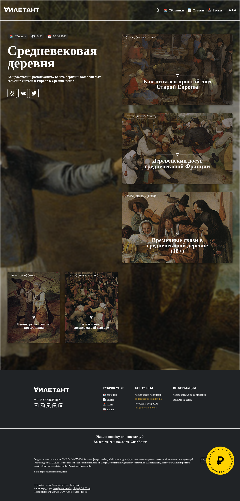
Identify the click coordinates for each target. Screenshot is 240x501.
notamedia (86, 466)
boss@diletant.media (62, 488)
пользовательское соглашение (189, 394)
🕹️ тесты (108, 404)
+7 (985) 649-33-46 (81, 488)
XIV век (151, 117)
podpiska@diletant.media (148, 398)
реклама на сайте (182, 399)
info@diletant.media (146, 407)
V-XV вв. (151, 37)
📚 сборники (110, 394)
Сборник (17, 36)
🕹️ (215, 10)
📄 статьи (108, 399)
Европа (141, 37)
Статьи (130, 37)
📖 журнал (109, 409)
